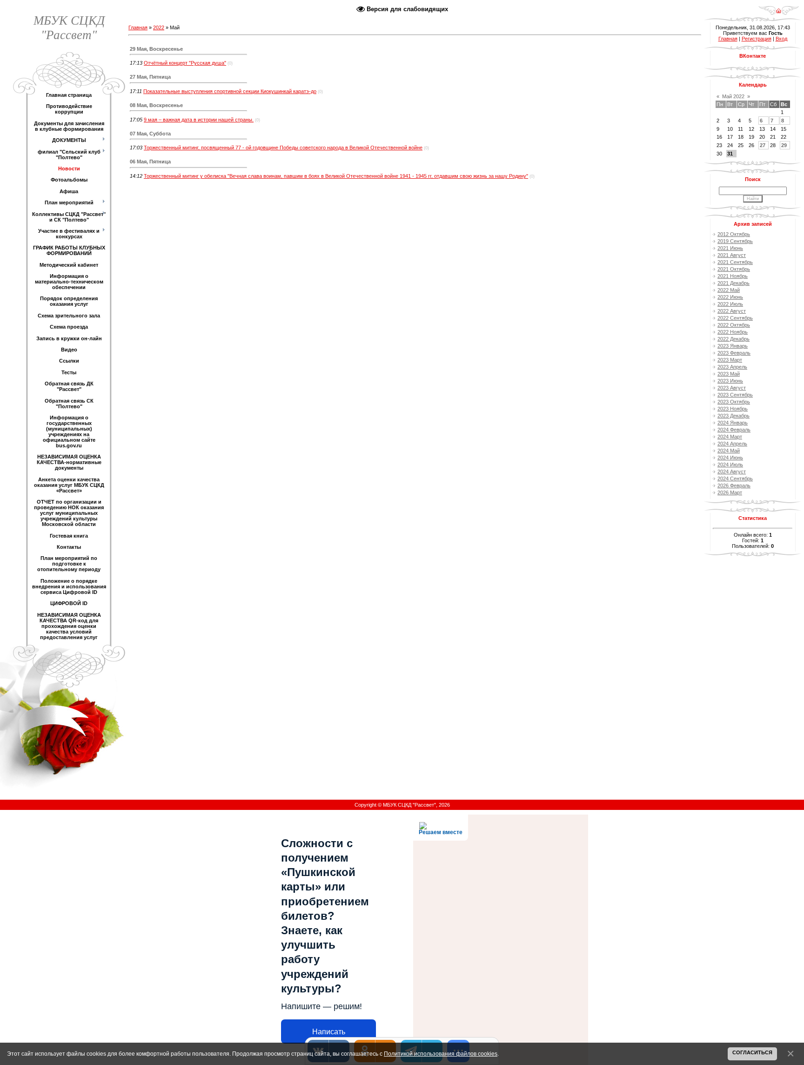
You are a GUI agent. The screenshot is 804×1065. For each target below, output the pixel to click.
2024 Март (729, 436)
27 (762, 145)
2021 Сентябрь (735, 262)
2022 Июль (730, 304)
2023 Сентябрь (735, 395)
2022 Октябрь (733, 325)
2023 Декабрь (733, 415)
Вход (781, 38)
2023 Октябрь (733, 401)
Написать (328, 1032)
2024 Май (728, 450)
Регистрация (756, 38)
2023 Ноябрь (732, 408)
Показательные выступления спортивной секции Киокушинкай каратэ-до (229, 91)
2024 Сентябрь (735, 478)
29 (784, 145)
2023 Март (729, 360)
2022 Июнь (730, 297)
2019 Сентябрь (735, 241)
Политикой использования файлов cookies (440, 1054)
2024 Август (731, 471)
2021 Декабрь (733, 283)
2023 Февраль (733, 353)
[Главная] (778, 7)
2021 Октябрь (733, 269)
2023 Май (728, 374)
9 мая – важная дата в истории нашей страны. (199, 119)
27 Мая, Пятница (150, 77)
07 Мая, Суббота (150, 133)
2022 (158, 27)
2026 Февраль (733, 485)
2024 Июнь (730, 457)
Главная (137, 27)
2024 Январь (732, 422)
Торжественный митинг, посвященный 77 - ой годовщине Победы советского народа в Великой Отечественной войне (283, 147)
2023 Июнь (730, 381)
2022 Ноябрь (732, 332)
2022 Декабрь (733, 339)
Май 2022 (733, 96)
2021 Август (731, 255)
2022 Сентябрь (735, 318)
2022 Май (728, 290)
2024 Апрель (732, 443)
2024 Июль (730, 464)
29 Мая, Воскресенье (156, 49)
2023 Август (731, 388)
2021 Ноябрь (732, 276)
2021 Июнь (730, 248)
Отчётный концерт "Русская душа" (185, 63)
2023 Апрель (732, 367)
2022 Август (731, 311)
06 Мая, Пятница (150, 161)
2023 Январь (732, 346)
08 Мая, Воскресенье (156, 105)
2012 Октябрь (733, 234)
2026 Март (729, 492)
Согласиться (752, 1052)
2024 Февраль (733, 429)
